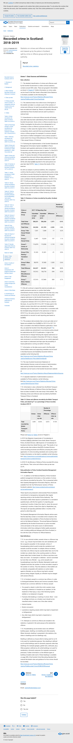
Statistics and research (33, 26)
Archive (12, 729)
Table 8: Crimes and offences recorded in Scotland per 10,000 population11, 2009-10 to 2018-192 (10, 149)
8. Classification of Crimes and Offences (10, 294)
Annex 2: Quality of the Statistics (9, 263)
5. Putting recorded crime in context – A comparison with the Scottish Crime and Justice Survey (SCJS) (10, 105)
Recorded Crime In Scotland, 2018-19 (9, 77)
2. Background (8, 87)
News (15, 26)
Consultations (45, 26)
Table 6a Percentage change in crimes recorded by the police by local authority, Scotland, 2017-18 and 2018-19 (10, 129)
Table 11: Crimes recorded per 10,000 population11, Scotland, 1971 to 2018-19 (9, 176)
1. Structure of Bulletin (8, 83)
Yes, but (25, 709)
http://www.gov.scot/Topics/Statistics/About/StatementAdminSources (42, 373)
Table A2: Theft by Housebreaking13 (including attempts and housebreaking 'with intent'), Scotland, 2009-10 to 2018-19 (10, 196)
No (24, 705)
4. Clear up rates (9, 97)
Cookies (23, 729)
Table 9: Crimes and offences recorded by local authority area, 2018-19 (10, 158)
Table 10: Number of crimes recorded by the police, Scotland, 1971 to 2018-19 (10, 166)
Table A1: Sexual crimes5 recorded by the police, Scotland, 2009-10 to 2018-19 (10, 185)
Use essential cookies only (24, 16)
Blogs (52, 26)
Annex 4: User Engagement (8, 277)
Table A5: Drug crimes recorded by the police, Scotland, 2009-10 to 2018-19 (10, 228)
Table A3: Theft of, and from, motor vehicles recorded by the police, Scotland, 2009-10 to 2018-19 (10, 208)
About (4, 26)
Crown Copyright (30, 729)
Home (4, 30)
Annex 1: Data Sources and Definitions (8, 257)
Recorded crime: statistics (31, 66)
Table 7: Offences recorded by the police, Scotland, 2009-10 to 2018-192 (10, 139)
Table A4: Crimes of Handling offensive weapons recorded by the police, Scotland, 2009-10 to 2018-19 (10, 219)
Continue (24, 714)
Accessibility (6, 729)
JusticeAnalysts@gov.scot (33, 688)
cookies (10, 3)
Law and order (9, 51)
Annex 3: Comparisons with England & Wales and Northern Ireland (10, 270)
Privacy (48, 729)
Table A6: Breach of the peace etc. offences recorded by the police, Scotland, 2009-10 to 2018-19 (10, 237)
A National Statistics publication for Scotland (10, 300)
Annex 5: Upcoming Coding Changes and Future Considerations (10, 284)
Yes (24, 701)
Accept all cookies (9, 16)
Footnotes (7, 305)
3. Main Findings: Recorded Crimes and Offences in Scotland (10, 92)
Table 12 (37, 164)
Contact (18, 729)
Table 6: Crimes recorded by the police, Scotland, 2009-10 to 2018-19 (9, 119)
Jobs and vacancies (40, 729)
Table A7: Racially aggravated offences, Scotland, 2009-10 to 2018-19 (10, 247)
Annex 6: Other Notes (10, 290)
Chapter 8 (31, 90)
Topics (10, 26)
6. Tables (7, 113)
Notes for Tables (9, 252)
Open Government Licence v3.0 (28, 735)
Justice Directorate (13, 50)
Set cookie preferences (40, 16)
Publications (22, 26)
